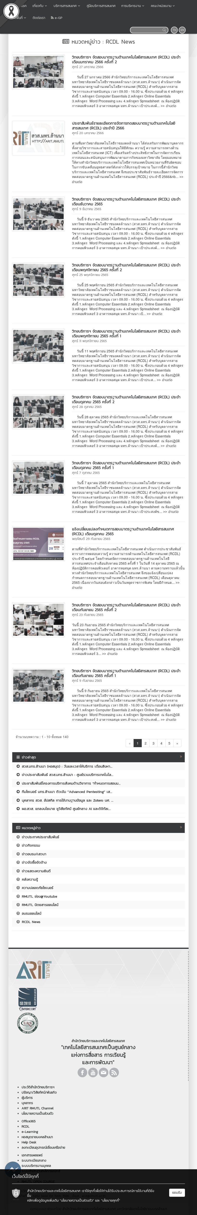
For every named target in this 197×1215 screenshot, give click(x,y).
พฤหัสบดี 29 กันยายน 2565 (91, 538)
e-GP (58, 17)
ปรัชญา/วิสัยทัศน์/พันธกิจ (39, 1092)
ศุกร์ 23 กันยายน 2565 (87, 614)
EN (182, 30)
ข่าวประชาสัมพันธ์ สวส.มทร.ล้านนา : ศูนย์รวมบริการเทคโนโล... (66, 774)
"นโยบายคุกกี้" (110, 1200)
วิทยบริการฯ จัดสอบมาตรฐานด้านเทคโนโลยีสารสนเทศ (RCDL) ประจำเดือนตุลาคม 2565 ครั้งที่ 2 (126, 399)
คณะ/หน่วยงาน (161, 5)
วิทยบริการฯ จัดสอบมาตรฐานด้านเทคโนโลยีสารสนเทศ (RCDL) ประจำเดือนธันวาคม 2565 (126, 201)
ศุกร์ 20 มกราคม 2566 (88, 133)
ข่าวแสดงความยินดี (35, 871)
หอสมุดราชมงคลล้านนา (37, 1137)
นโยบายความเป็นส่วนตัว (37, 1113)
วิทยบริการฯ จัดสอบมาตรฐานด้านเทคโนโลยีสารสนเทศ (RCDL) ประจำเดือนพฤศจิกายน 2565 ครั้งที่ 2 (126, 267)
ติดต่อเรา (39, 17)
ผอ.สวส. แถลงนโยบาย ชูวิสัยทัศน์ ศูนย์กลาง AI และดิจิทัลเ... (65, 808)
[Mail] (103, 1072)
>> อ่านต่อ (168, 106)
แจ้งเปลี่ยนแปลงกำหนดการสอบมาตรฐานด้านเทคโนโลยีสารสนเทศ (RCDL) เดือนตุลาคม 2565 (123, 531)
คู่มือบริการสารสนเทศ (101, 5)
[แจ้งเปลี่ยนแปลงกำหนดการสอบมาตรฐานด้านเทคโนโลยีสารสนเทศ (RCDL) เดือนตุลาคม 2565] (38, 543)
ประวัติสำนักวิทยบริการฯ (38, 1087)
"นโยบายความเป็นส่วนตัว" (77, 1200)
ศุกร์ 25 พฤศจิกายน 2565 (90, 274)
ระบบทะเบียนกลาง (34, 1160)
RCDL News (30, 921)
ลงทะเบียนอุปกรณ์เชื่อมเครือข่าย (43, 1147)
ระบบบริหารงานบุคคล (36, 1165)
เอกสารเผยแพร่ (32, 1155)
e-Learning (30, 1131)
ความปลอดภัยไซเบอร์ (36, 887)
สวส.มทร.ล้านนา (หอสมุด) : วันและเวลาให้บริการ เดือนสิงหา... (66, 766)
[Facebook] (82, 1072)
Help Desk (29, 1142)
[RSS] (114, 1072)
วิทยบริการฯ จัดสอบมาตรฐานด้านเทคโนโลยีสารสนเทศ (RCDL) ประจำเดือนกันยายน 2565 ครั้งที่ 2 (126, 607)
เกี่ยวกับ (37, 5)
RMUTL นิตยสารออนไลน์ (39, 904)
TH (174, 30)
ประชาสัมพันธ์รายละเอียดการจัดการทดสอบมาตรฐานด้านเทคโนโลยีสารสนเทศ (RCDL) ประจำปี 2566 (123, 125)
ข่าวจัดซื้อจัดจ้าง (33, 862)
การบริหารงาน (131, 5)
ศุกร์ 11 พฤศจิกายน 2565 (89, 341)
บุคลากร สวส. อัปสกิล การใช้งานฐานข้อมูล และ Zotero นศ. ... (66, 800)
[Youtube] (93, 1072)
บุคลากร (27, 1103)
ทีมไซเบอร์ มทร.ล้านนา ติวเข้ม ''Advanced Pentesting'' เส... (66, 791)
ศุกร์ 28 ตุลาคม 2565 (87, 406)
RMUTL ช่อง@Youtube (38, 896)
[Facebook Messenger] (13, 1169)
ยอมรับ (177, 1192)
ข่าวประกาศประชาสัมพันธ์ (39, 837)
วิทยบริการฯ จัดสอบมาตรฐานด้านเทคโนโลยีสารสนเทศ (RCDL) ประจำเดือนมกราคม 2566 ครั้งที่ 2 (126, 59)
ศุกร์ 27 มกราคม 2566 (87, 66)
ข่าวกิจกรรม (30, 845)
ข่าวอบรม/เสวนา (33, 854)
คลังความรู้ (29, 879)
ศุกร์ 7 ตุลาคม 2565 (86, 472)
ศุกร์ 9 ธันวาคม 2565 (86, 209)
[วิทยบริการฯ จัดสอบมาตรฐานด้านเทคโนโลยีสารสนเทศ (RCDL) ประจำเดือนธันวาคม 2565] (38, 213)
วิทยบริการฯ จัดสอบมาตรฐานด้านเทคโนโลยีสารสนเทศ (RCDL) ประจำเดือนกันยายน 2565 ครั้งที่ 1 (126, 673)
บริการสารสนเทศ (65, 5)
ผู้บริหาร (27, 1097)
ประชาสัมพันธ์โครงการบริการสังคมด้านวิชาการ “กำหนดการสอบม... (70, 783)
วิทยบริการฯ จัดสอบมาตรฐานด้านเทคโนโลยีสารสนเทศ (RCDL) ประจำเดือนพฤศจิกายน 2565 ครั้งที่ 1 (126, 333)
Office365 (29, 1121)
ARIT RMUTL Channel (38, 1108)
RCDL (25, 1126)
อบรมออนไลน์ (30, 913)
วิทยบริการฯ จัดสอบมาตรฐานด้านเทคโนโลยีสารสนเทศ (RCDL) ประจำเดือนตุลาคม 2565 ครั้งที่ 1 (126, 465)
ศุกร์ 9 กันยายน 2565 (87, 680)
